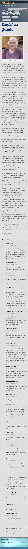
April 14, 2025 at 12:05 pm (11, 330)
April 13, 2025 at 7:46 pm (11, 460)
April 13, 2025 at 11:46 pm (11, 434)
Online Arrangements (14, 14)
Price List (17, 11)
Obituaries (10, 11)
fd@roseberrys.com (23, 542)
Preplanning (5, 14)
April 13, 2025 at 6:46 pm (11, 515)
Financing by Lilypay (6, 19)
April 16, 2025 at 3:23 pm (11, 289)
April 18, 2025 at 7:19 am (11, 275)
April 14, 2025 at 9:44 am (11, 396)
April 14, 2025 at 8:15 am (11, 406)
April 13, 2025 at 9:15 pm (11, 445)
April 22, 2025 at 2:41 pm (11, 245)
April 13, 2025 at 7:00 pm (11, 494)
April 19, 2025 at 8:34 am (11, 264)
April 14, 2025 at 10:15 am (11, 368)
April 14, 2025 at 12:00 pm (11, 345)
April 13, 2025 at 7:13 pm (11, 473)
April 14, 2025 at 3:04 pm (11, 313)
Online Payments (6, 17)
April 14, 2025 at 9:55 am (11, 383)
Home (3, 11)
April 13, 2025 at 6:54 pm (11, 506)
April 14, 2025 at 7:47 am (11, 422)
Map (2, 545)
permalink (10, 233)
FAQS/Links (14, 17)
